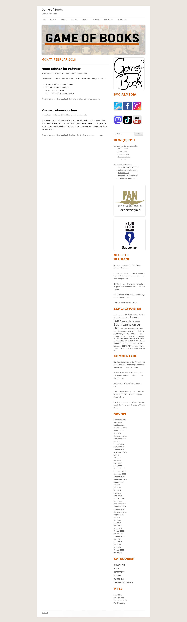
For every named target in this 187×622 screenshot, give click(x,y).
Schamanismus (126, 343)
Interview (119, 572)
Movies (63, 19)
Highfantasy (118, 334)
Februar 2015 (119, 550)
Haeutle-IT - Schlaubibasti (127, 175)
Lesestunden (122, 151)
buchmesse (134, 321)
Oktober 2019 (119, 477)
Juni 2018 (117, 520)
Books (52, 19)
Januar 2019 (118, 501)
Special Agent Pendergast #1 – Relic (127, 391)
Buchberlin (125, 321)
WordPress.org (119, 603)
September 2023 (120, 428)
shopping (139, 343)
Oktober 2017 (119, 536)
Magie (126, 336)
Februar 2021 (119, 444)
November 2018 (120, 506)
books (135, 317)
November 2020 (120, 447)
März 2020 (118, 466)
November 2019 (120, 474)
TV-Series (74, 19)
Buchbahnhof (123, 149)
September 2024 (120, 419)
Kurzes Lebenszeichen (59, 110)
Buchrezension (125, 324)
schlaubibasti (46, 73)
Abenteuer (129, 314)
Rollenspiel (142, 341)
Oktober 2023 (119, 425)
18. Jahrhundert (118, 315)
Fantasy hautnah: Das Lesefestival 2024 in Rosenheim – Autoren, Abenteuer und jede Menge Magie (129, 275)
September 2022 (120, 436)
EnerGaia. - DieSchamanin (128, 167)
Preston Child (133, 338)
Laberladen (122, 159)
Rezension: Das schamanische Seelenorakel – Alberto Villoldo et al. (128, 375)
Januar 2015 (118, 553)
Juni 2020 (117, 458)
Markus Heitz (133, 336)
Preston (126, 338)
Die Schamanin (119, 402)
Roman (116, 343)
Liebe (121, 336)
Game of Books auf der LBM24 (125, 303)
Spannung (118, 346)
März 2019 (118, 496)
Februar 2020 (119, 468)
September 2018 (120, 512)
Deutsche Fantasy (129, 328)
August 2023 (118, 430)
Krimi (133, 334)
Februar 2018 (119, 531)
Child (121, 328)
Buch (118, 321)
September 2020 (120, 452)
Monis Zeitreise (123, 154)
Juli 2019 (117, 485)
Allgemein (75, 135)
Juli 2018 (117, 517)
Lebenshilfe (139, 334)
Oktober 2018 (119, 509)
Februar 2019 (119, 498)
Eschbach (130, 331)
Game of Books (52, 9)
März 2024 (118, 422)
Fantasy (139, 331)
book (128, 317)
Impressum (108, 19)
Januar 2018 (118, 534)
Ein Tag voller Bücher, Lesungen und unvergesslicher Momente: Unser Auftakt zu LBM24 (129, 286)
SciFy (134, 343)
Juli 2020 (117, 455)
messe (141, 336)
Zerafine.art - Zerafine (126, 178)
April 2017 (118, 539)
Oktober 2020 (119, 449)
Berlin (122, 318)
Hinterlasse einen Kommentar (76, 73)
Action (136, 315)
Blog (84, 19)
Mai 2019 (117, 490)
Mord (116, 338)
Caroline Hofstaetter (121, 362)
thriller (126, 345)
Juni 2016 (117, 544)
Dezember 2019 (120, 471)
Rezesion (133, 340)
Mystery (120, 338)
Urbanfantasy (129, 348)
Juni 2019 (117, 487)
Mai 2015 (117, 547)
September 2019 (120, 479)
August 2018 (118, 515)
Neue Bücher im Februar (61, 68)
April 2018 (118, 525)
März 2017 (118, 542)
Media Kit (96, 19)
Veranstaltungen (123, 582)
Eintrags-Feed (119, 597)
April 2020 (118, 463)
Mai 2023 (117, 433)
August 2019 (118, 482)
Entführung (122, 331)
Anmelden (118, 595)
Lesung (116, 336)
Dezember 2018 (120, 504)
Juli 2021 (117, 441)
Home (43, 19)
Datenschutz (122, 19)
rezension (121, 340)
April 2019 (118, 493)
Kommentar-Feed (120, 600)
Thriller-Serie (135, 346)
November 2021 (120, 439)
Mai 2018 (117, 523)
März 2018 (118, 528)
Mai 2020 (117, 460)
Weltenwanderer (124, 157)
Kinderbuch (126, 334)
